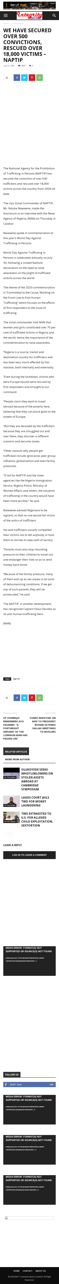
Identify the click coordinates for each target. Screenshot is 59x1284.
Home (6, 23)
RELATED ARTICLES (16, 751)
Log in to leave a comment (29, 855)
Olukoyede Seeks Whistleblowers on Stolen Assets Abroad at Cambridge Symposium (37, 779)
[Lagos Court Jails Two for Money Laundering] (11, 801)
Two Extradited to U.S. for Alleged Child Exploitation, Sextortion (37, 819)
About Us (41, 1271)
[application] (29, 961)
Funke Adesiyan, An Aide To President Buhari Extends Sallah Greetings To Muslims (43, 724)
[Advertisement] (29, 141)
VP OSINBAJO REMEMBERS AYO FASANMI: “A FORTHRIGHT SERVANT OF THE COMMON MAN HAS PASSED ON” (15, 728)
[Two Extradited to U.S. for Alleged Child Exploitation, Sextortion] (11, 817)
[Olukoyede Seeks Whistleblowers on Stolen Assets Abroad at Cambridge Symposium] (11, 773)
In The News (17, 23)
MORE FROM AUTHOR (17, 759)
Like (51, 1084)
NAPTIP (16, 679)
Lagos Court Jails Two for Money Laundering (35, 801)
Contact (27, 1271)
